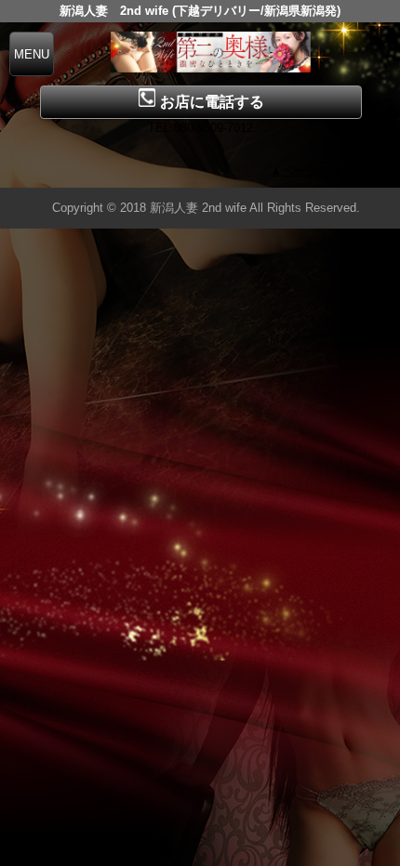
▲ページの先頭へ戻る (330, 170)
